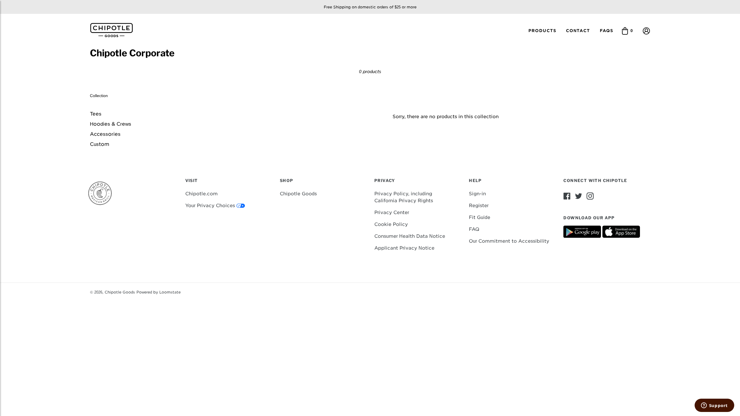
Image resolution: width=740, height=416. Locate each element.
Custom (99, 144)
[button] (646, 30)
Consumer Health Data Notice (409, 236)
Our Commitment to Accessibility (509, 241)
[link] (114, 29)
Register (479, 205)
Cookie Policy (391, 224)
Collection (99, 95)
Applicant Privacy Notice (404, 248)
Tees (95, 114)
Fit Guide (479, 217)
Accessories (105, 134)
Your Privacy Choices (210, 205)
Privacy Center (391, 212)
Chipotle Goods (298, 193)
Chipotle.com (201, 193)
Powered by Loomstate (158, 292)
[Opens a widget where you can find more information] (714, 406)
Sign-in (477, 193)
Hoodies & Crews (110, 124)
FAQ (474, 229)
